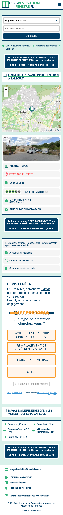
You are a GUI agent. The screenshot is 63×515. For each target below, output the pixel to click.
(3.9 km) (17, 424)
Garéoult (10, 49)
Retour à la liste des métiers (32, 383)
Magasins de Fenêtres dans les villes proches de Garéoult (30, 412)
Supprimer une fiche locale (22, 268)
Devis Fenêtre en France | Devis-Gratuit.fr (29, 495)
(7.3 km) (45, 424)
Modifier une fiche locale (21, 260)
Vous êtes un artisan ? (52, 393)
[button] (31, 108)
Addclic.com (35, 510)
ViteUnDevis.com (43, 393)
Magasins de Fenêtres (46, 45)
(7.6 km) (18, 430)
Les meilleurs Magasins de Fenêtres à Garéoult (33, 77)
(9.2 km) (17, 437)
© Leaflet (49, 129)
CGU (9, 393)
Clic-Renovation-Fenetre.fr (18, 45)
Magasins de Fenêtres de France (25, 469)
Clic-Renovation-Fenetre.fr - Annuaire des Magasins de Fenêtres (35, 504)
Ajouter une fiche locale (20, 253)
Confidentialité (17, 393)
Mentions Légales (18, 482)
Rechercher (31, 36)
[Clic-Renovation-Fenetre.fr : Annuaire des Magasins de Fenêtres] (21, 4)
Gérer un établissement (21, 477)
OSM (58, 129)
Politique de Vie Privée (20, 488)
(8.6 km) (46, 430)
